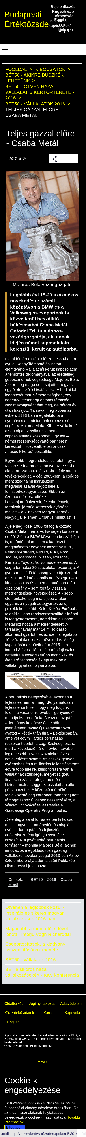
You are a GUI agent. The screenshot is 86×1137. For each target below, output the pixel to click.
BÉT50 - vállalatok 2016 (30, 959)
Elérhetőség (63, 16)
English (13, 1022)
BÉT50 (37, 879)
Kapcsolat (73, 1012)
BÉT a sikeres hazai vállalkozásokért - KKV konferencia (42, 972)
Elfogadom (14, 1127)
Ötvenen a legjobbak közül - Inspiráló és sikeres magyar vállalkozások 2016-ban (34, 913)
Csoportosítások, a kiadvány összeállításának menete (35, 946)
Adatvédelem (71, 1003)
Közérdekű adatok (19, 1012)
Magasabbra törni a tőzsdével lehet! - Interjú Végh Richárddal (38, 931)
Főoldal (16, 69)
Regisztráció (63, 11)
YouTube (63, 25)
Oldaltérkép (13, 1003)
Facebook (63, 20)
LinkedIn (65, 30)
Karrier (49, 1012)
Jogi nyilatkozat (42, 1003)
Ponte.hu (43, 1062)
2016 (51, 879)
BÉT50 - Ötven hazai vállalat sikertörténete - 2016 (39, 92)
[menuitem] (13, 1003)
